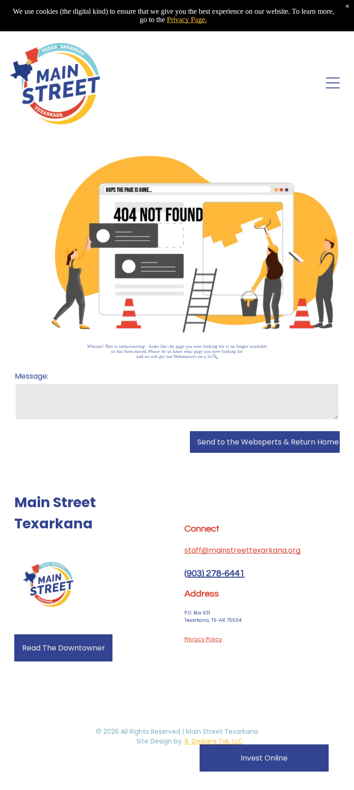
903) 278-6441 (216, 573)
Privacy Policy (203, 639)
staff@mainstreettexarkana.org (242, 550)
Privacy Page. (187, 19)
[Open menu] (333, 83)
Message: (31, 376)
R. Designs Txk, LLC (214, 741)
